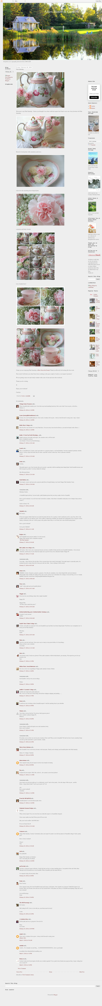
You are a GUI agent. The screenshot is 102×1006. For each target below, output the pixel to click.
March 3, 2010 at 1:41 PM (25, 953)
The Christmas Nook (98, 300)
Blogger (55, 994)
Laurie (21, 448)
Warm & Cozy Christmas (98, 364)
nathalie (21, 945)
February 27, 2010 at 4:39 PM (26, 705)
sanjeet (21, 934)
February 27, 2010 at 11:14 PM (26, 775)
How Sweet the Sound (44, 370)
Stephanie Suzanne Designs (26, 808)
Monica (21, 711)
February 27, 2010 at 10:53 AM (26, 634)
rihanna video (22, 938)
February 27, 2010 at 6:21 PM (26, 742)
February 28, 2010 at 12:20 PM (26, 861)
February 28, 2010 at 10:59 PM (26, 928)
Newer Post (19, 972)
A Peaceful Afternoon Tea (98, 324)
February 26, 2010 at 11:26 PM (26, 410)
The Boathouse (98, 308)
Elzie (20, 640)
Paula (20, 881)
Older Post (81, 972)
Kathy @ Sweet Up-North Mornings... (29, 435)
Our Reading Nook (98, 339)
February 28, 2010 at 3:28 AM (26, 846)
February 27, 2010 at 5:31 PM (26, 730)
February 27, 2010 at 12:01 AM (26, 443)
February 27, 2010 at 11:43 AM (26, 648)
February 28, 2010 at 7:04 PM (26, 897)
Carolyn (93, 106)
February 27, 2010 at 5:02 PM (26, 719)
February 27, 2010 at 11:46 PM (26, 803)
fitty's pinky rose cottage (25, 547)
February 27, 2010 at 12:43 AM (26, 474)
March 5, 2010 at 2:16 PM (25, 965)
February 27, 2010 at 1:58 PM (26, 684)
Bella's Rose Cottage (24, 425)
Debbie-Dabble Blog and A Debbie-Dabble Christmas (33, 612)
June (20, 653)
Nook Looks (97, 354)
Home (50, 972)
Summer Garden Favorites (98, 331)
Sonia (20, 461)
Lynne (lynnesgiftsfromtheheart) (27, 415)
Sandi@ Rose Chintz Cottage (26, 623)
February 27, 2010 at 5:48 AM (26, 542)
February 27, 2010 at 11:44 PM (26, 793)
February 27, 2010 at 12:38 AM (26, 456)
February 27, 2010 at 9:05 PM (26, 765)
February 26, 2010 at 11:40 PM (26, 420)
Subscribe (94, 97)
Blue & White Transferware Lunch (98, 348)
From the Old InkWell (25, 798)
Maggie (21, 594)
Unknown (21, 831)
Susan (21, 570)
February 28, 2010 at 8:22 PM (26, 914)
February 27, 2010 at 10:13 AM (26, 588)
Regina (21, 534)
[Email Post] (33, 396)
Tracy (20, 584)
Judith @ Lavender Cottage (26, 689)
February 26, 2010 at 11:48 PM (26, 430)
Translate (93, 145)
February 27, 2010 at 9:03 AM (26, 565)
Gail (20, 851)
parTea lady (22, 866)
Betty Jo (21, 959)
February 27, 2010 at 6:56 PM (26, 755)
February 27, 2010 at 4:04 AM (26, 506)
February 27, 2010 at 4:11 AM (26, 529)
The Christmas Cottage (98, 317)
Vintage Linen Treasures (25, 404)
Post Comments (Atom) (28, 974)
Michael (93, 108)
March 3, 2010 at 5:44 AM (25, 940)
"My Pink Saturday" (24, 540)
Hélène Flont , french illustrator (27, 666)
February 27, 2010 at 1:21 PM (26, 661)
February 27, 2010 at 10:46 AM (26, 618)
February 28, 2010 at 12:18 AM (26, 826)
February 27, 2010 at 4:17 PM (26, 695)
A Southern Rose (23, 919)
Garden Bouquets (96, 295)
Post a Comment (22, 968)
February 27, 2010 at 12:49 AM (26, 484)
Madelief (21, 511)
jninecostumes (23, 760)
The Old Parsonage (24, 902)
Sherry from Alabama (25, 747)
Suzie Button (22, 480)
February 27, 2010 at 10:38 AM (26, 606)
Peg (20, 770)
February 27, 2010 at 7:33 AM (26, 554)
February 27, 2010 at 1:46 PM (26, 671)
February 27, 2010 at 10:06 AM (26, 578)
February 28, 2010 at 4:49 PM (26, 875)
